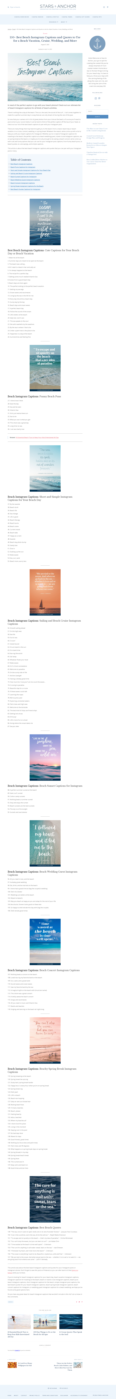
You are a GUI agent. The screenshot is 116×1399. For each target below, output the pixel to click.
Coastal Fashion (37, 16)
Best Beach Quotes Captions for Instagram (25, 189)
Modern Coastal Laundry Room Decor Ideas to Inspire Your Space (97, 145)
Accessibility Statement (79, 1395)
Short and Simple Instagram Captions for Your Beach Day (30, 170)
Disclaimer (64, 1395)
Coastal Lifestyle (52, 16)
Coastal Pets (97, 16)
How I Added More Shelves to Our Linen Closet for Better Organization (97, 161)
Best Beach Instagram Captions (21, 164)
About (63, 22)
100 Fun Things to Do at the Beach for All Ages (44, 1333)
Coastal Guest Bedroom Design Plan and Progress (96, 137)
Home (9, 29)
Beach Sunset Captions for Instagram (24, 177)
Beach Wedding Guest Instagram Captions (25, 180)
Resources (53, 22)
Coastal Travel (67, 16)
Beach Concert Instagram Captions (23, 183)
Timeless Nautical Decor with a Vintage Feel (97, 153)
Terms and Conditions (50, 1395)
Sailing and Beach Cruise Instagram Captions (26, 173)
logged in (17, 1350)
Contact (24, 1395)
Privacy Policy (35, 1395)
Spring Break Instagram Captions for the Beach (27, 186)
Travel (13, 29)
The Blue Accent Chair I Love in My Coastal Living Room (97, 130)
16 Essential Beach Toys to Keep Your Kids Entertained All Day (37, 437)
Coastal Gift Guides (82, 16)
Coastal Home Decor (21, 16)
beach (11, 1301)
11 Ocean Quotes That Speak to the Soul (70, 1333)
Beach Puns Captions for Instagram (23, 167)
